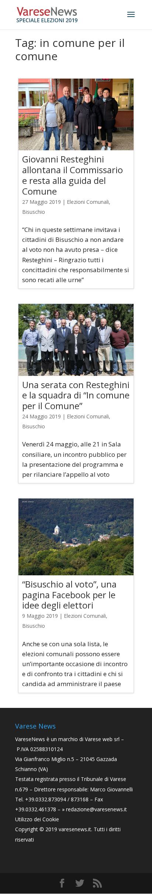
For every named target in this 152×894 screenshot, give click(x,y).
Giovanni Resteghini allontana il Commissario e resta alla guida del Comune (72, 175)
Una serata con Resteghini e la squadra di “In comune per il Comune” (75, 395)
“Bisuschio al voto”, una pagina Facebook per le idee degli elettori (69, 595)
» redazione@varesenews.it (94, 809)
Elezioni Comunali (88, 201)
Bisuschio (33, 211)
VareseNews (30, 739)
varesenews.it (75, 829)
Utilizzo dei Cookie (37, 819)
